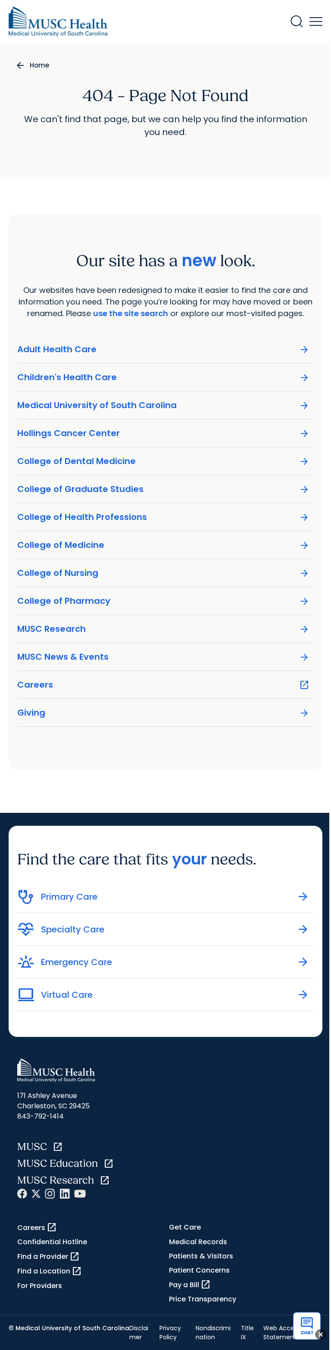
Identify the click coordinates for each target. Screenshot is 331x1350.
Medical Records (198, 1242)
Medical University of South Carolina (163, 405)
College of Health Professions (163, 517)
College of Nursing (163, 573)
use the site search (130, 313)
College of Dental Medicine (163, 461)
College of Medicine (163, 545)
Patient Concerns (199, 1270)
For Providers (39, 1286)
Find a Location (49, 1271)
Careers (163, 685)
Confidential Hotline (52, 1242)
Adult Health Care (163, 349)
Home (39, 65)
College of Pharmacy (163, 601)
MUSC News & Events (163, 657)
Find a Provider (48, 1257)
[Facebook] (22, 1194)
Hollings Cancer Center (163, 433)
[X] (36, 1194)
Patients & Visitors (201, 1256)
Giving (163, 713)
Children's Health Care (163, 377)
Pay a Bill (190, 1285)
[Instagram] (50, 1194)
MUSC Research (163, 629)
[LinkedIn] (64, 1194)
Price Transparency (202, 1299)
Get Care (185, 1227)
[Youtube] (80, 1194)
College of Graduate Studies (163, 489)
